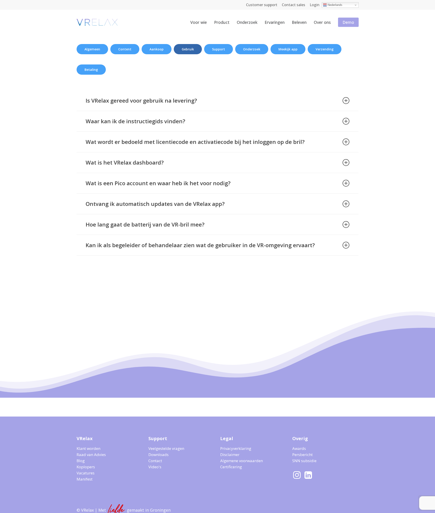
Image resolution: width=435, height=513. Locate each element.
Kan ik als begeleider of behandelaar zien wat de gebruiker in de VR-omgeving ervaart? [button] (200, 245)
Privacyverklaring (235, 448)
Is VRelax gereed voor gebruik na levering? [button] (141, 100)
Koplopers (86, 466)
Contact (155, 460)
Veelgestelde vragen (166, 448)
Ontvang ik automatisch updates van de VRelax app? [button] (155, 203)
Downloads (158, 454)
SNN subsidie (304, 460)
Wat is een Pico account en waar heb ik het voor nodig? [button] (158, 183)
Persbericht (302, 454)
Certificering (231, 466)
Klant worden (88, 448)
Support (157, 438)
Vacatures (85, 473)
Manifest (84, 479)
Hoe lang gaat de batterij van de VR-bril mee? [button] (145, 224)
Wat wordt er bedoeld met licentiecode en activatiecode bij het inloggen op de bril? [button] (195, 142)
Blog (81, 460)
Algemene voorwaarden (241, 460)
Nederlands (334, 5)
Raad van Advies (91, 454)
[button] (92, 49)
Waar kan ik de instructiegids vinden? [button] (135, 121)
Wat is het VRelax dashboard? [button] (125, 162)
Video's (154, 466)
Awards (299, 448)
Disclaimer (229, 454)
